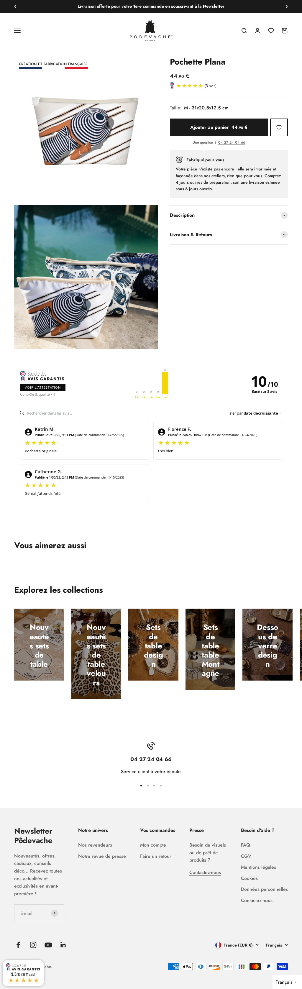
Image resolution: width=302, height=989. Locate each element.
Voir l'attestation (43, 387)
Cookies (249, 878)
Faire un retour (155, 856)
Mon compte (153, 845)
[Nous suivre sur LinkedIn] (63, 945)
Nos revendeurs (95, 845)
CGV (246, 856)
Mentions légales (258, 867)
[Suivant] (287, 6)
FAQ (245, 845)
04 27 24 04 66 (231, 142)
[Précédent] (15, 6)
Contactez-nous (205, 872)
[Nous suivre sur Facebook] (18, 945)
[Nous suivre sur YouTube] (48, 945)
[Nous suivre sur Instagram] (33, 945)
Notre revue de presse (102, 856)
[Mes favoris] (279, 127)
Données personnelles (264, 889)
